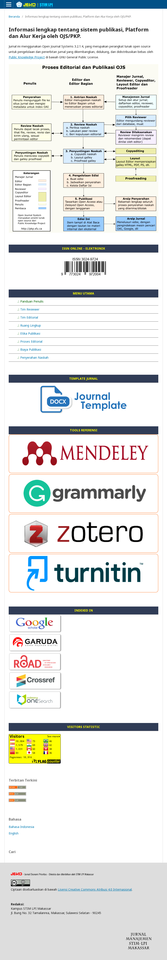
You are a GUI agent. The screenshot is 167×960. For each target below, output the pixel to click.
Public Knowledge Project (27, 57)
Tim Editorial (29, 317)
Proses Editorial (31, 341)
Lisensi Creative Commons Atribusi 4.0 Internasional (95, 889)
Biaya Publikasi (30, 349)
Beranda (14, 16)
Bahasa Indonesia (21, 827)
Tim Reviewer (29, 309)
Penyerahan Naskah (34, 357)
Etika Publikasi (30, 333)
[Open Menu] (8, 4)
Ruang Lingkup (30, 325)
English (13, 833)
